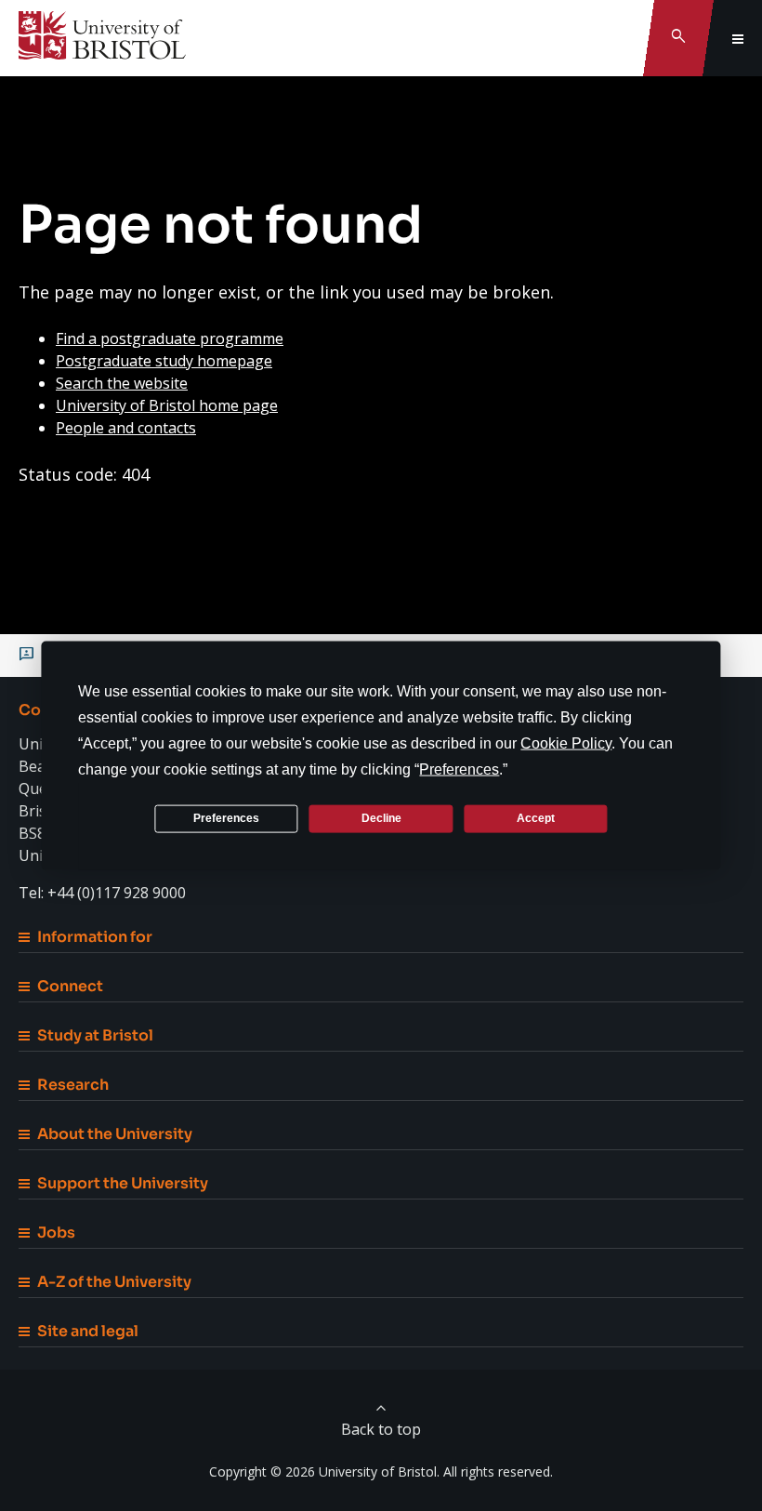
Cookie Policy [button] (565, 742)
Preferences (226, 818)
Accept (536, 818)
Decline (381, 818)
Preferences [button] (459, 768)
